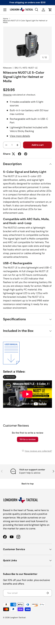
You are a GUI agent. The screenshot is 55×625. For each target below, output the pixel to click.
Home (5, 19)
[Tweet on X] (13, 154)
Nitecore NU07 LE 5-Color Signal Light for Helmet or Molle (25, 21)
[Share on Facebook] (19, 154)
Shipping (7, 94)
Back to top (28, 483)
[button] (50, 9)
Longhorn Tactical (18, 617)
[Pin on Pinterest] (26, 154)
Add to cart (38, 145)
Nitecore (7, 67)
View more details (20, 136)
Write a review (28, 439)
